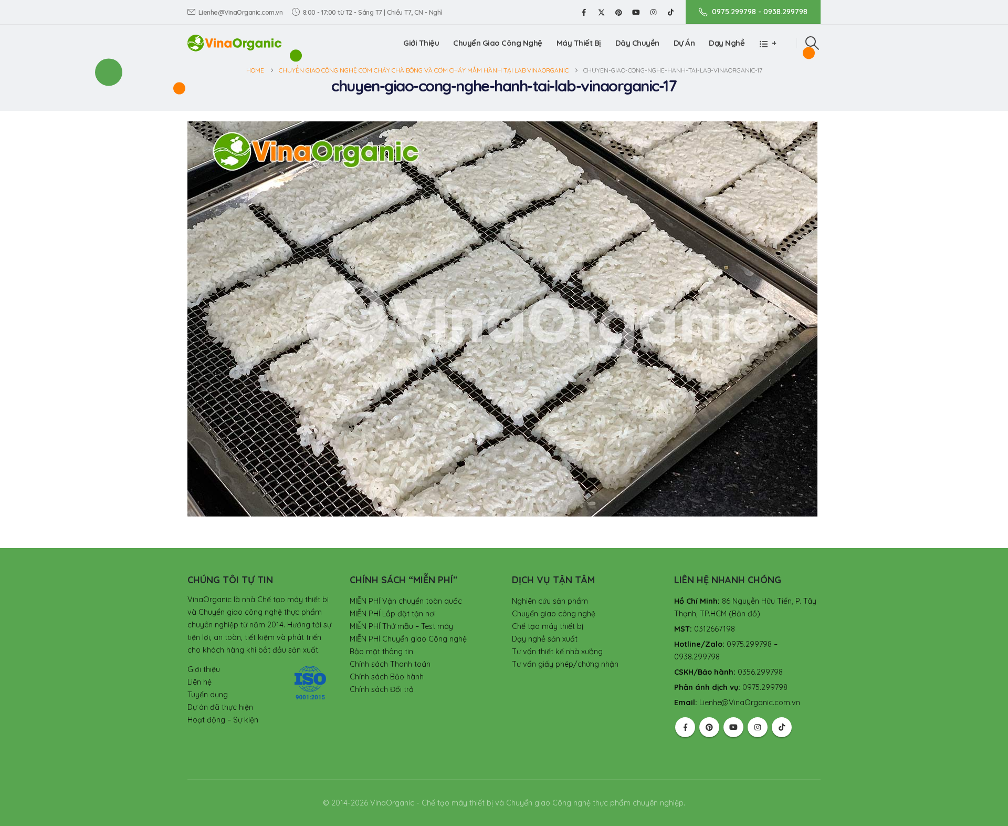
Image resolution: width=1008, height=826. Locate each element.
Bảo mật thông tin (381, 651)
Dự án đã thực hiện (220, 707)
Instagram (758, 727)
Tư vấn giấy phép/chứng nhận (565, 664)
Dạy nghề (726, 43)
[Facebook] (583, 12)
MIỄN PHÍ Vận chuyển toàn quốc (406, 601)
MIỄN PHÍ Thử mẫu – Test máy (401, 626)
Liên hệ (199, 682)
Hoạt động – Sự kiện (222, 720)
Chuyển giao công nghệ (553, 613)
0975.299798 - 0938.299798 (759, 11)
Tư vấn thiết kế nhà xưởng (557, 651)
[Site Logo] (234, 43)
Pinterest (709, 727)
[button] (812, 43)
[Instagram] (653, 12)
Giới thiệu (421, 43)
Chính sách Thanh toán (390, 664)
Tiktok (782, 727)
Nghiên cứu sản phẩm (550, 601)
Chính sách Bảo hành (387, 677)
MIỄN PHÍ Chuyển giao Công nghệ (408, 639)
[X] (601, 12)
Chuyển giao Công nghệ (497, 43)
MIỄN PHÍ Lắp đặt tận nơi (393, 613)
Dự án (684, 43)
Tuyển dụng (207, 694)
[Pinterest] (618, 12)
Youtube (733, 727)
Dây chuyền (637, 43)
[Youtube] (635, 12)
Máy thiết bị (578, 43)
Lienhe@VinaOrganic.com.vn (240, 12)
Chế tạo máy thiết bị (547, 626)
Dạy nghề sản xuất (545, 639)
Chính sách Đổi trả (382, 689)
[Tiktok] (670, 12)
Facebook (685, 727)
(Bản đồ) (744, 613)
